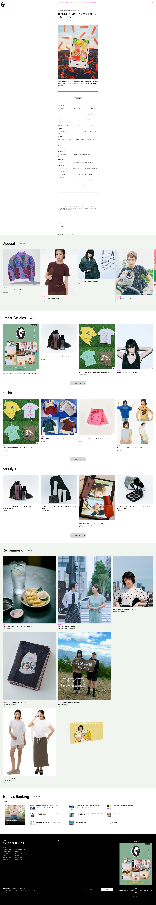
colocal (35, 897)
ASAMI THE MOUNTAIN (7, 857)
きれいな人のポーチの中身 (7, 853)
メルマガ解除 (5, 892)
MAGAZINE (118, 836)
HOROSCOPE (105, 836)
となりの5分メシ (18, 851)
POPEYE (10, 897)
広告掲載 (24, 902)
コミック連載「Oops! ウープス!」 (20, 849)
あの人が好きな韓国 (18, 859)
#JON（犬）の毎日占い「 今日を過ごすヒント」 (66, 234)
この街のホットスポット (19, 857)
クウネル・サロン (45, 897)
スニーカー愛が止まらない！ (7, 849)
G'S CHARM (56, 836)
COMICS (92, 836)
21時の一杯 (17, 855)
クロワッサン (14, 897)
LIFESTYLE (81, 836)
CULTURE (68, 836)
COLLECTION (49, 836)
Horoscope (61, 10)
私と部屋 (4, 855)
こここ (50, 897)
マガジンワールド (19, 902)
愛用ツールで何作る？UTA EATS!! (20, 853)
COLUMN (98, 836)
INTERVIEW (75, 836)
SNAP (43, 836)
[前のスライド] (4, 304)
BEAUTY (62, 836)
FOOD (87, 836)
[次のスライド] (5, 304)
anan (3, 897)
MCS (53, 897)
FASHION (37, 836)
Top (58, 10)
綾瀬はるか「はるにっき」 (7, 859)
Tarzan (32, 897)
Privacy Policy (29, 902)
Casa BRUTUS (20, 897)
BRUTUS (6, 897)
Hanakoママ (40, 897)
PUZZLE (112, 836)
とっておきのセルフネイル (7, 851)
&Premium (28, 897)
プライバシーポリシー (15, 890)
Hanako (24, 897)
